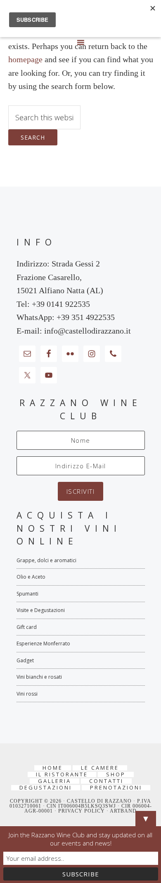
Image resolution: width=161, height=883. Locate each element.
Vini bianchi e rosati (39, 676)
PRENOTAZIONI (116, 787)
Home (53, 768)
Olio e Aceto (31, 576)
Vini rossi (27, 693)
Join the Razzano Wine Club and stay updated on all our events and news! (80, 839)
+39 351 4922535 (86, 317)
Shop (115, 774)
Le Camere (100, 768)
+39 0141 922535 (61, 303)
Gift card (27, 627)
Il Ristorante (62, 774)
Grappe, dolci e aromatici (46, 560)
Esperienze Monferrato (43, 643)
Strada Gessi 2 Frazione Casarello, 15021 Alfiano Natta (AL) (60, 277)
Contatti (106, 781)
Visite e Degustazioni (41, 610)
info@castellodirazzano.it (87, 330)
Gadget (25, 660)
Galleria (54, 781)
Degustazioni (45, 787)
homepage (25, 59)
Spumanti (27, 593)
